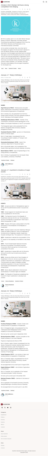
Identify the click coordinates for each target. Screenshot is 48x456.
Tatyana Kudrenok (9, 284)
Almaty (19, 68)
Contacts (3, 447)
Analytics (3, 422)
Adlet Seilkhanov (9, 163)
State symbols (4, 436)
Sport (2, 68)
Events (2, 281)
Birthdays (12, 160)
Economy (3, 419)
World (2, 424)
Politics (2, 417)
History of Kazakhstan (10, 281)
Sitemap (2, 445)
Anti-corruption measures (6, 438)
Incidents (3, 427)
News (6, 68)
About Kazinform (4, 433)
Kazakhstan (3, 414)
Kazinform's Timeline (12, 68)
